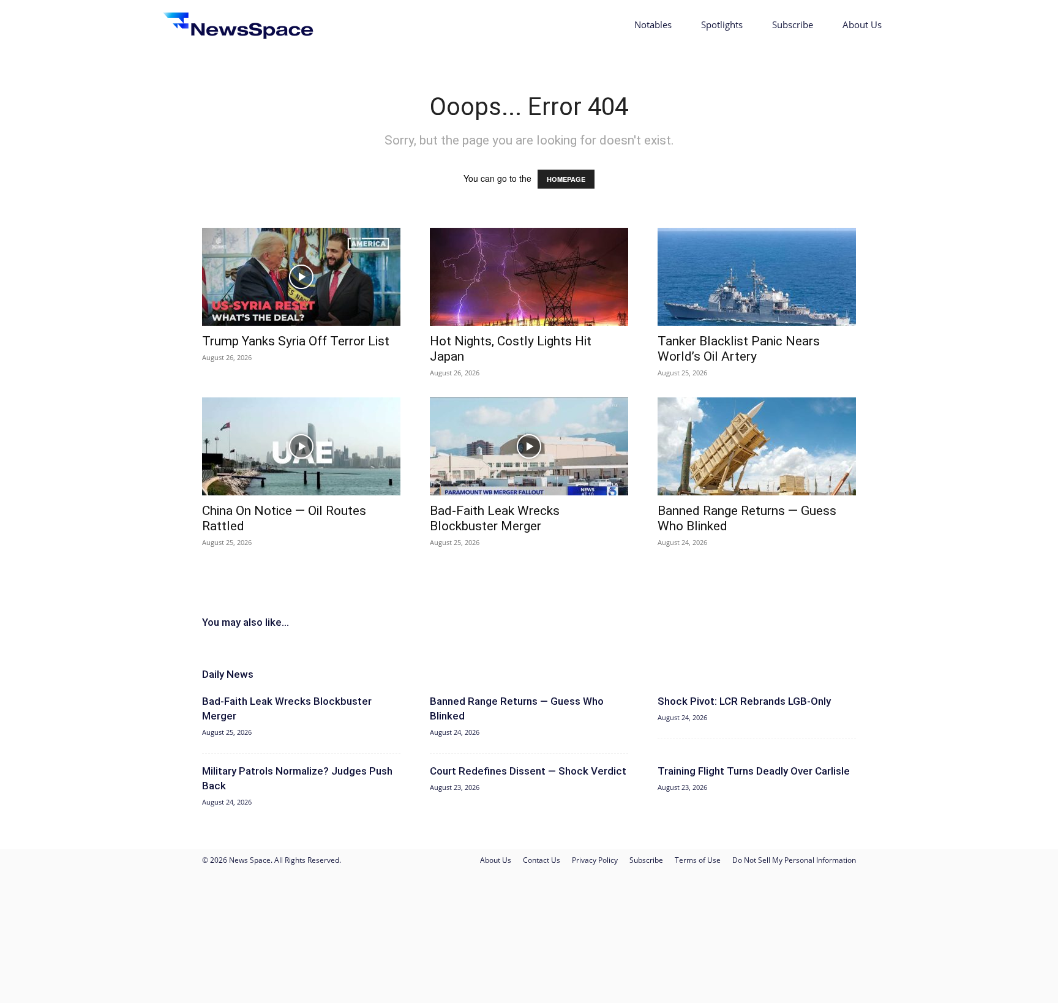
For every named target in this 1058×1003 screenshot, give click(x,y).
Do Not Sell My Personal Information (794, 860)
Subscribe (792, 24)
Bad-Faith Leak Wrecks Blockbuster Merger (495, 518)
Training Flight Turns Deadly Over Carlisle (754, 771)
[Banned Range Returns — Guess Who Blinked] (757, 446)
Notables (653, 24)
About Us (862, 24)
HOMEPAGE (566, 179)
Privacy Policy (595, 860)
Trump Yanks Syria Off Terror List (295, 341)
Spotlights (722, 24)
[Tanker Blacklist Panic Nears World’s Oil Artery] (757, 277)
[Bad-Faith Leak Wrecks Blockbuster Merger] (529, 446)
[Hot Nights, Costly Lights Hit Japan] (529, 277)
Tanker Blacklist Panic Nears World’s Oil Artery (739, 349)
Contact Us (541, 860)
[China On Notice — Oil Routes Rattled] (301, 446)
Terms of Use (698, 860)
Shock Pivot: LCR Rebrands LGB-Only (744, 701)
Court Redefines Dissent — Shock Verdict (528, 771)
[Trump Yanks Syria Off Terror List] (301, 277)
